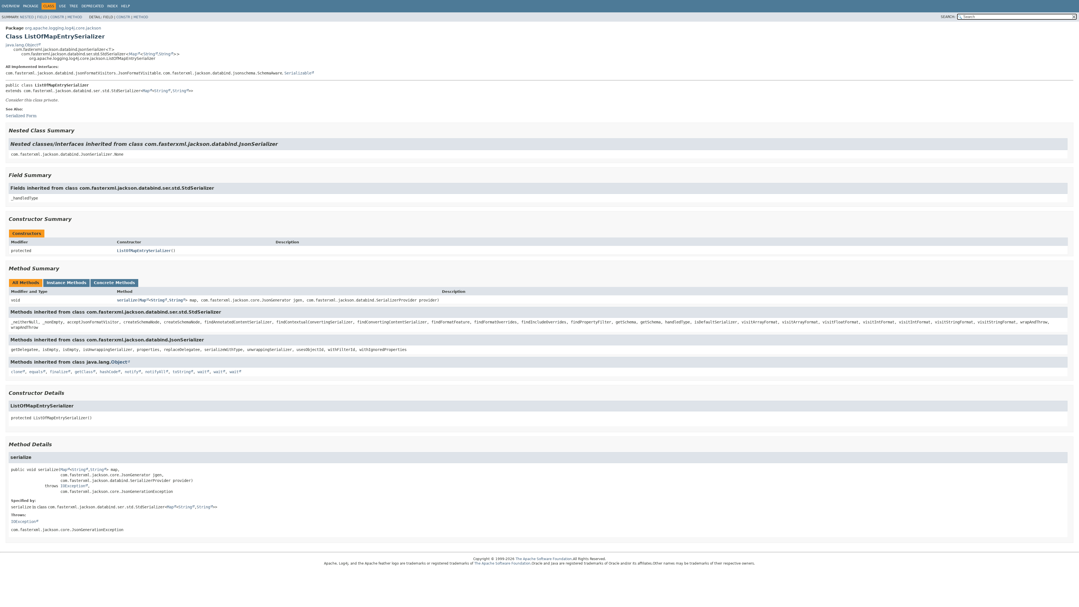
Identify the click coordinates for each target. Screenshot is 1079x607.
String (149, 54)
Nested (27, 17)
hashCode (109, 372)
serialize (127, 300)
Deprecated (92, 6)
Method (74, 17)
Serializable (297, 73)
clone (16, 372)
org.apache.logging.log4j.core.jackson (63, 28)
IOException (72, 486)
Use (62, 6)
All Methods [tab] (25, 282)
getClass (84, 372)
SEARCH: (948, 17)
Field (42, 17)
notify (131, 372)
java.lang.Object (22, 45)
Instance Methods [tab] (66, 282)
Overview (11, 6)
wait (202, 372)
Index (112, 6)
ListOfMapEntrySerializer (144, 250)
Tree (73, 6)
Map (133, 54)
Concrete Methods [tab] (114, 282)
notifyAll (155, 372)
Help (125, 6)
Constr (57, 17)
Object (119, 362)
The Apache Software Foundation (544, 559)
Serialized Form (21, 116)
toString (182, 372)
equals (36, 372)
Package (30, 6)
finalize (59, 372)
